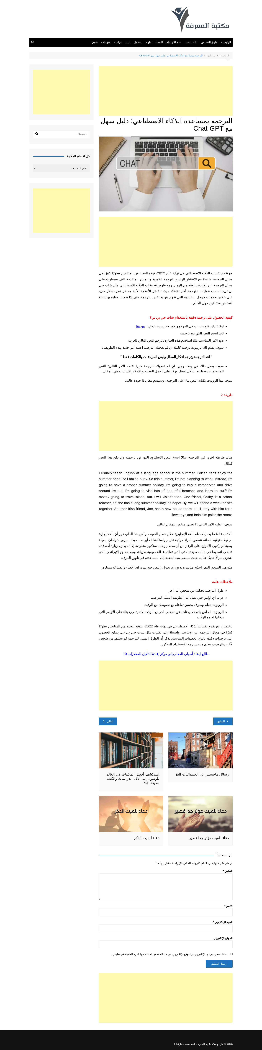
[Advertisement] (166, 91)
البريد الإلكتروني (223, 921)
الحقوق (138, 42)
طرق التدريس (209, 42)
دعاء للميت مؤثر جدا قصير (209, 838)
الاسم (228, 905)
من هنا (140, 326)
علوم (149, 42)
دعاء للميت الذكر (146, 838)
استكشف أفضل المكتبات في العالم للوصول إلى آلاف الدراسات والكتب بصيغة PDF (132, 778)
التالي (110, 721)
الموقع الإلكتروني (223, 938)
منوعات (106, 42)
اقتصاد (159, 42)
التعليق (228, 871)
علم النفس (191, 42)
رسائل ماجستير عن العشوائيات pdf (202, 774)
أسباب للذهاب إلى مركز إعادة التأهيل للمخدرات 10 (158, 654)
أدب (128, 42)
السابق (221, 721)
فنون (95, 42)
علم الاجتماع (173, 42)
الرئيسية (226, 42)
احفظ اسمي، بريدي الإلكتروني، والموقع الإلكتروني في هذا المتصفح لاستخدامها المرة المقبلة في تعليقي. (170, 954)
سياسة (118, 42)
